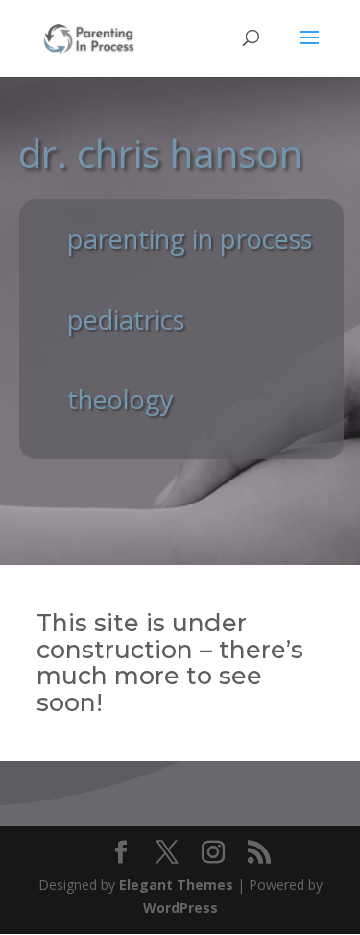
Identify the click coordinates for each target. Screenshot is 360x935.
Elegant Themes (176, 884)
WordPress (180, 907)
